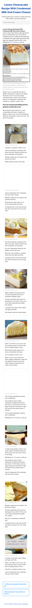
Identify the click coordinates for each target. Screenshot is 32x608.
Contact (10, 604)
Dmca (6, 604)
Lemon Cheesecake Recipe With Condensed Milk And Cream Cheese (16, 8)
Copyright (25, 604)
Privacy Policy (17, 604)
